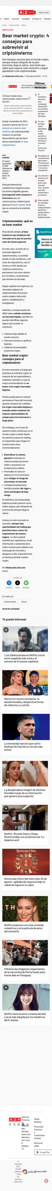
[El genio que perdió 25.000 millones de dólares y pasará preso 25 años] (23, 166)
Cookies (37, 1138)
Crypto (4, 25)
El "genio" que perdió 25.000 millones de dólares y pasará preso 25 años (7, 169)
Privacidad (38, 1127)
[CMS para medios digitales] (40, 1171)
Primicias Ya (36, 19)
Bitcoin (24, 25)
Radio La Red (44, 12)
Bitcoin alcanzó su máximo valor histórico (15, 128)
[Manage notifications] (46, 1181)
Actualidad (26, 19)
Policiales (47, 19)
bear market (19, 205)
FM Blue (25, 1131)
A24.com (25, 1117)
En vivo (31, 12)
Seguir (5, 571)
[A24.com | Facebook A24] (10, 1124)
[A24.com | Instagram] (19, 1124)
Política (6, 19)
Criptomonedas (14, 25)
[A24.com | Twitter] (14, 1124)
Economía (15, 19)
